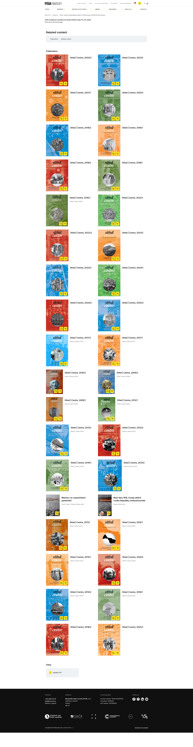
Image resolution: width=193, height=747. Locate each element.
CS (144, 3)
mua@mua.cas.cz (50, 701)
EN (147, 3)
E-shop (90, 3)
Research (60, 9)
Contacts (143, 9)
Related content (66, 39)
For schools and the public (101, 3)
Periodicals (55, 15)
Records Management (125, 3)
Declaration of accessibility (141, 727)
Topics (47, 9)
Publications (54, 39)
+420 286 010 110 (50, 699)
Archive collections (79, 9)
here (61, 22)
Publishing (112, 9)
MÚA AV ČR (48, 15)
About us (128, 9)
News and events (82, 3)
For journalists (114, 3)
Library (97, 9)
